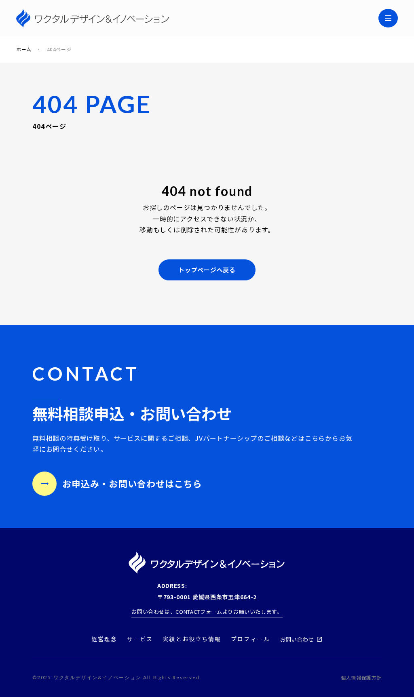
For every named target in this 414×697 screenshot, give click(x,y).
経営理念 (104, 639)
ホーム (24, 49)
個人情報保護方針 (361, 677)
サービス (140, 639)
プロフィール (250, 639)
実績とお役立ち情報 (192, 639)
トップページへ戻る (207, 269)
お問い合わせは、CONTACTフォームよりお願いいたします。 (207, 611)
